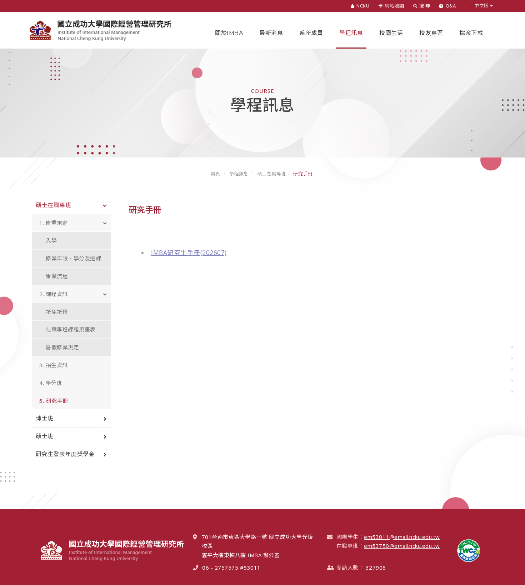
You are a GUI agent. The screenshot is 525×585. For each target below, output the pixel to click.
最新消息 (271, 33)
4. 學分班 (50, 382)
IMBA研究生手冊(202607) (189, 252)
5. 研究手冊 (53, 400)
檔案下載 (471, 33)
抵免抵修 (57, 311)
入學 (51, 240)
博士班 (45, 418)
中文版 (482, 6)
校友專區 (431, 33)
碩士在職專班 (271, 173)
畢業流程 (57, 276)
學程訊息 (351, 33)
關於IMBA (229, 33)
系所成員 (311, 33)
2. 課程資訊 (53, 294)
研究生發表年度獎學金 (65, 454)
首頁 (215, 173)
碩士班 (45, 436)
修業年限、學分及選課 (73, 258)
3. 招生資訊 (53, 365)
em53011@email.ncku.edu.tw (402, 536)
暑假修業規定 (62, 347)
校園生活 (391, 33)
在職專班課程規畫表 (71, 329)
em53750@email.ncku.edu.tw (402, 545)
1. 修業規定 (53, 222)
